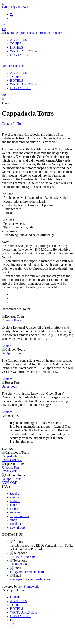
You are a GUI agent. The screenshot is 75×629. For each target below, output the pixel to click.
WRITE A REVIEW (24, 51)
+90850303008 (20, 564)
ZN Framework (28, 586)
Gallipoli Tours (11, 479)
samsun (15, 512)
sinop (13, 520)
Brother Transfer (12, 66)
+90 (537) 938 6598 (23, 556)
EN (4, 25)
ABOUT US (18, 40)
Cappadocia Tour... (14, 456)
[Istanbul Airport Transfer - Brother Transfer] (32, 33)
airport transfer (19, 516)
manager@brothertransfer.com (30, 579)
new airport (17, 527)
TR (4, 29)
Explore (7, 346)
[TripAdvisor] (4, 95)
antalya (14, 497)
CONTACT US (20, 55)
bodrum (15, 501)
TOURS (15, 43)
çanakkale (16, 523)
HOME (15, 597)
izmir (13, 505)
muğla (14, 508)
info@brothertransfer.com (27, 572)
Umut (21, 590)
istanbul (15, 493)
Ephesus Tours (11, 467)
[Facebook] (11, 18)
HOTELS (16, 47)
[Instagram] (11, 14)
